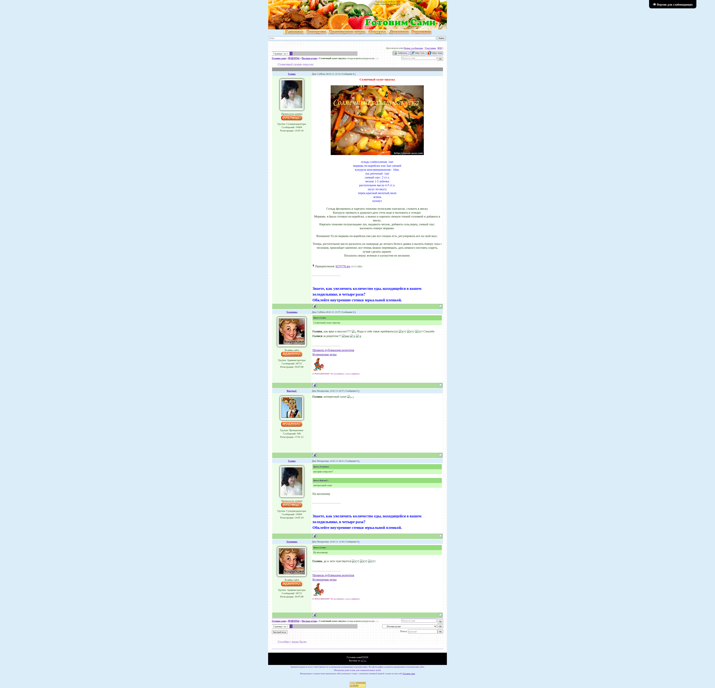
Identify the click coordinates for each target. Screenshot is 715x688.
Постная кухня (309, 58)
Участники (430, 48)
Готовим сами (279, 58)
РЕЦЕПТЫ (293, 58)
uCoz (363, 660)
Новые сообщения (413, 48)
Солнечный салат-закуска (332, 58)
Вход (304, 8)
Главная (281, 8)
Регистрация (293, 8)
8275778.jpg (343, 266)
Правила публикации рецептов (333, 350)
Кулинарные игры (324, 354)
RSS (398, 4)
